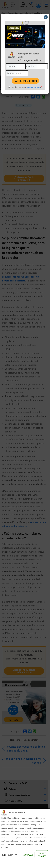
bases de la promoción (33, 87)
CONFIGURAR (8, 855)
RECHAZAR (28, 855)
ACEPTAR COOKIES (42, 854)
